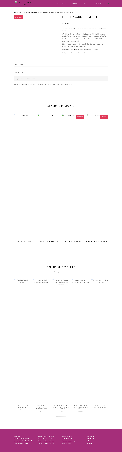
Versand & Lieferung (68, 441)
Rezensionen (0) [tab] (21, 64)
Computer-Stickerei (77, 53)
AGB (88, 441)
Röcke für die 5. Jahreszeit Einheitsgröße (41, 407)
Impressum (90, 436)
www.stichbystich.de (47, 441)
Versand (67, 23)
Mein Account (66, 443)
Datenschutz (90, 438)
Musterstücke (88, 49)
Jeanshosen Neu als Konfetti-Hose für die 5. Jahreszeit (61, 407)
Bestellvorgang (67, 436)
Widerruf (89, 443)
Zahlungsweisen (67, 438)
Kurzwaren (96, 3)
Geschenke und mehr (76, 49)
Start (57, 3)
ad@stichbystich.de (48, 443)
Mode (64, 3)
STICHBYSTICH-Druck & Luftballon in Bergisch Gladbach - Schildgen (35, 12)
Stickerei (74, 3)
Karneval (85, 3)
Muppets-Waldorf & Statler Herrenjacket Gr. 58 (80, 407)
